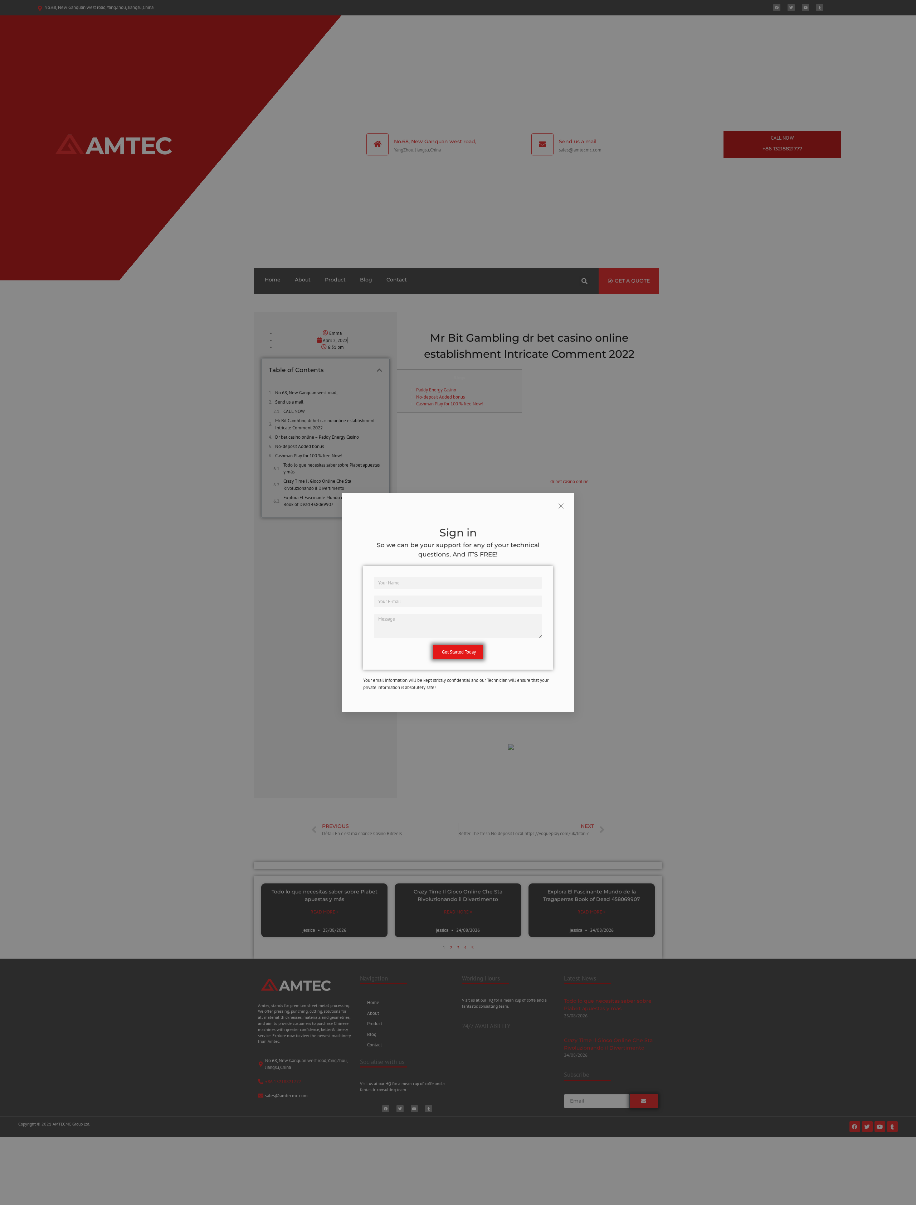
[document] (458, 602)
